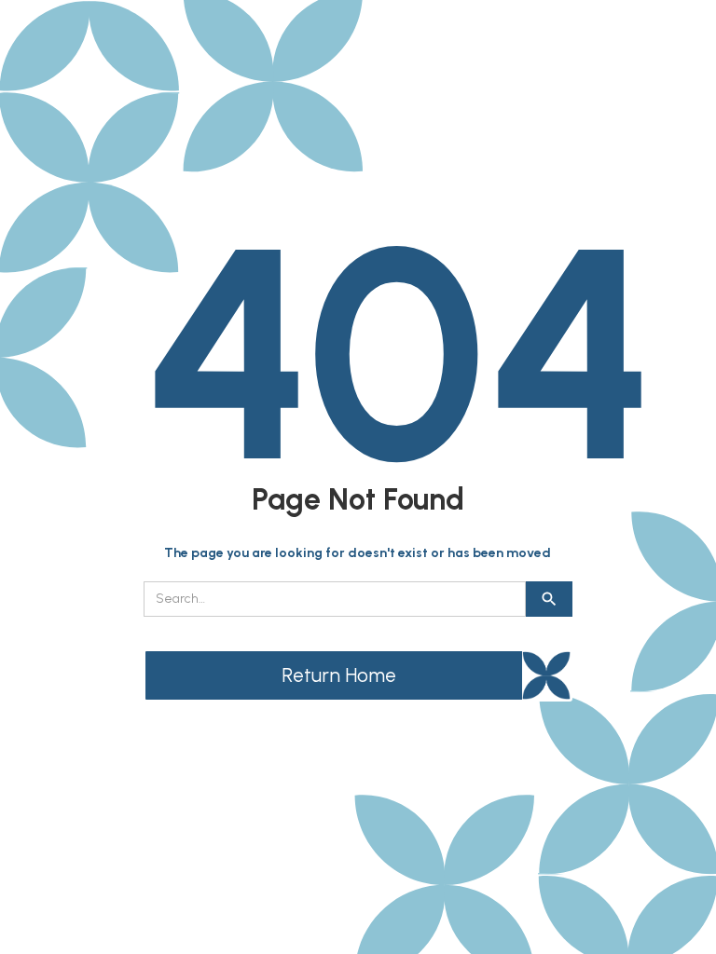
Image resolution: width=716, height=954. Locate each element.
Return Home (339, 675)
